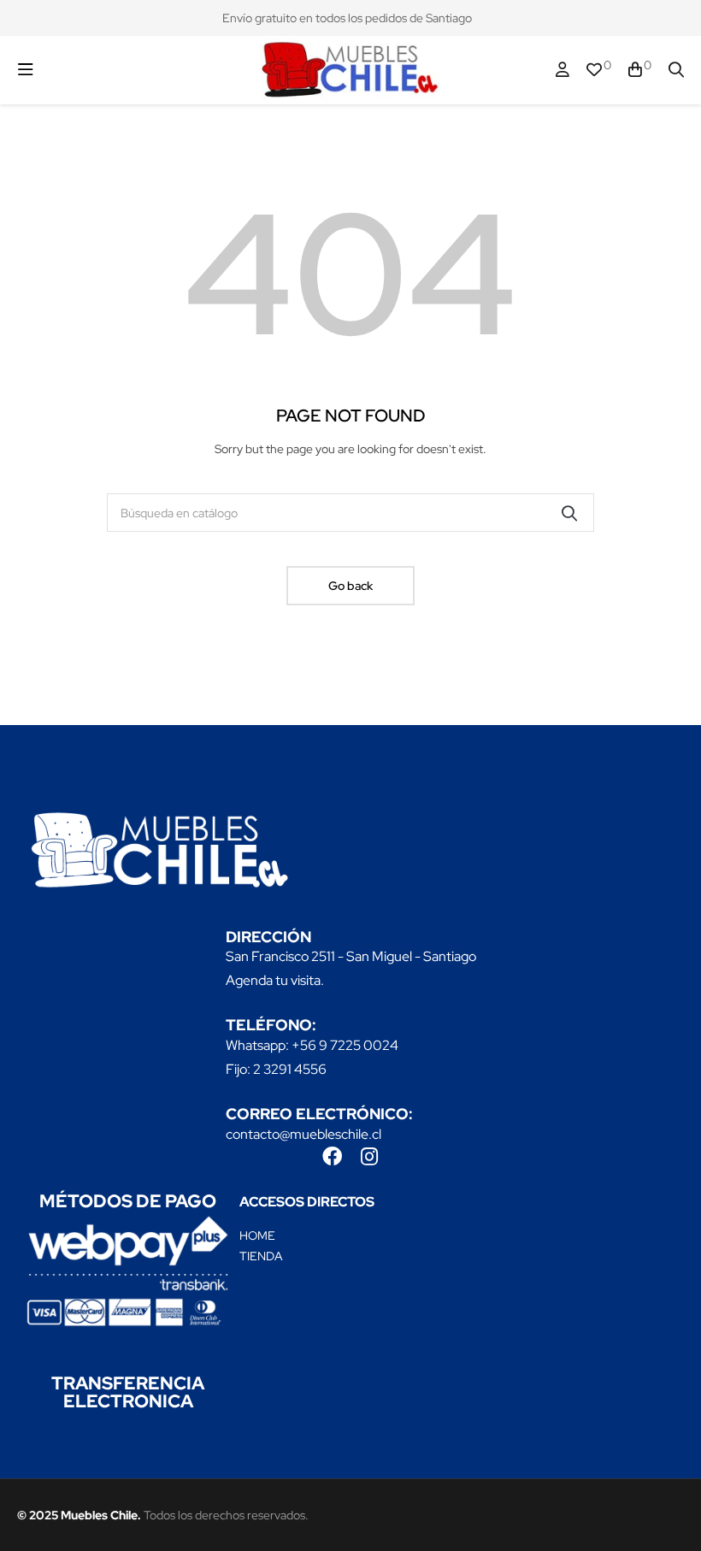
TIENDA (261, 1256)
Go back (350, 585)
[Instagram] (369, 1156)
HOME (257, 1235)
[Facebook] (332, 1156)
